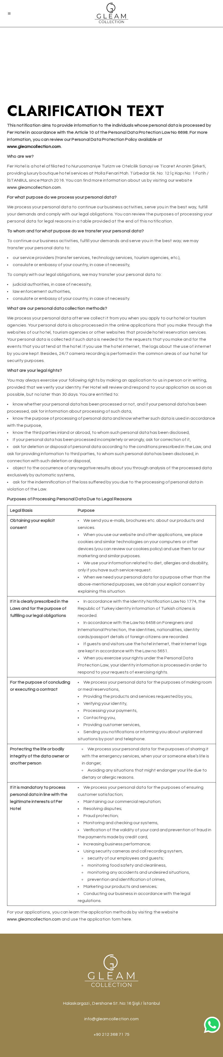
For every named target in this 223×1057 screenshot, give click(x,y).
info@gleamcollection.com (111, 1019)
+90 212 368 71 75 (111, 1034)
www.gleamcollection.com (34, 187)
